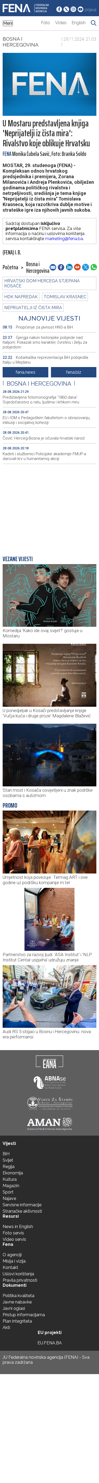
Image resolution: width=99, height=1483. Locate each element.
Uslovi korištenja (18, 1273)
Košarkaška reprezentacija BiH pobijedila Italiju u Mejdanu (45, 360)
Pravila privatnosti (20, 1280)
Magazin (11, 1185)
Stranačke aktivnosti (22, 1211)
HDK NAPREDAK (21, 296)
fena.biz (73, 372)
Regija (9, 1166)
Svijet (8, 1160)
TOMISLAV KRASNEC (65, 296)
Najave (9, 1198)
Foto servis (13, 1232)
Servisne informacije (22, 1204)
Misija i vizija (14, 1261)
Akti (6, 1327)
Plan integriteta (17, 1321)
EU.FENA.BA (49, 1342)
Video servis (14, 1239)
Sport (8, 1192)
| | (39, 383)
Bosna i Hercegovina (21, 42)
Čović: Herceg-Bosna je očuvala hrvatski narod (43, 438)
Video (61, 22)
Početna (10, 267)
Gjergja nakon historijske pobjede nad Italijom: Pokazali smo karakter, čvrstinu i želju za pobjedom (45, 342)
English (79, 22)
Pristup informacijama (24, 1314)
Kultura (10, 1179)
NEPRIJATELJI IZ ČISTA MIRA (33, 307)
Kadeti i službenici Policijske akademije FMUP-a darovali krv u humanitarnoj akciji (44, 456)
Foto (45, 22)
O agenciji (12, 1254)
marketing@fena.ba (64, 238)
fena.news (25, 372)
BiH (6, 1153)
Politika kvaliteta (18, 1295)
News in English (18, 1226)
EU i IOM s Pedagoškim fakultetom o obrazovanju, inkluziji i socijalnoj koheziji (46, 420)
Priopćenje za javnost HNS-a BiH (38, 327)
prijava (90, 9)
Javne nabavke (17, 1302)
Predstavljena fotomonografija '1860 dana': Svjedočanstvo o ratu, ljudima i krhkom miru (41, 399)
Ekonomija (13, 1172)
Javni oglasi (14, 1308)
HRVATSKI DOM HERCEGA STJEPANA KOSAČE (42, 283)
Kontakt (10, 1267)
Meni (7, 23)
